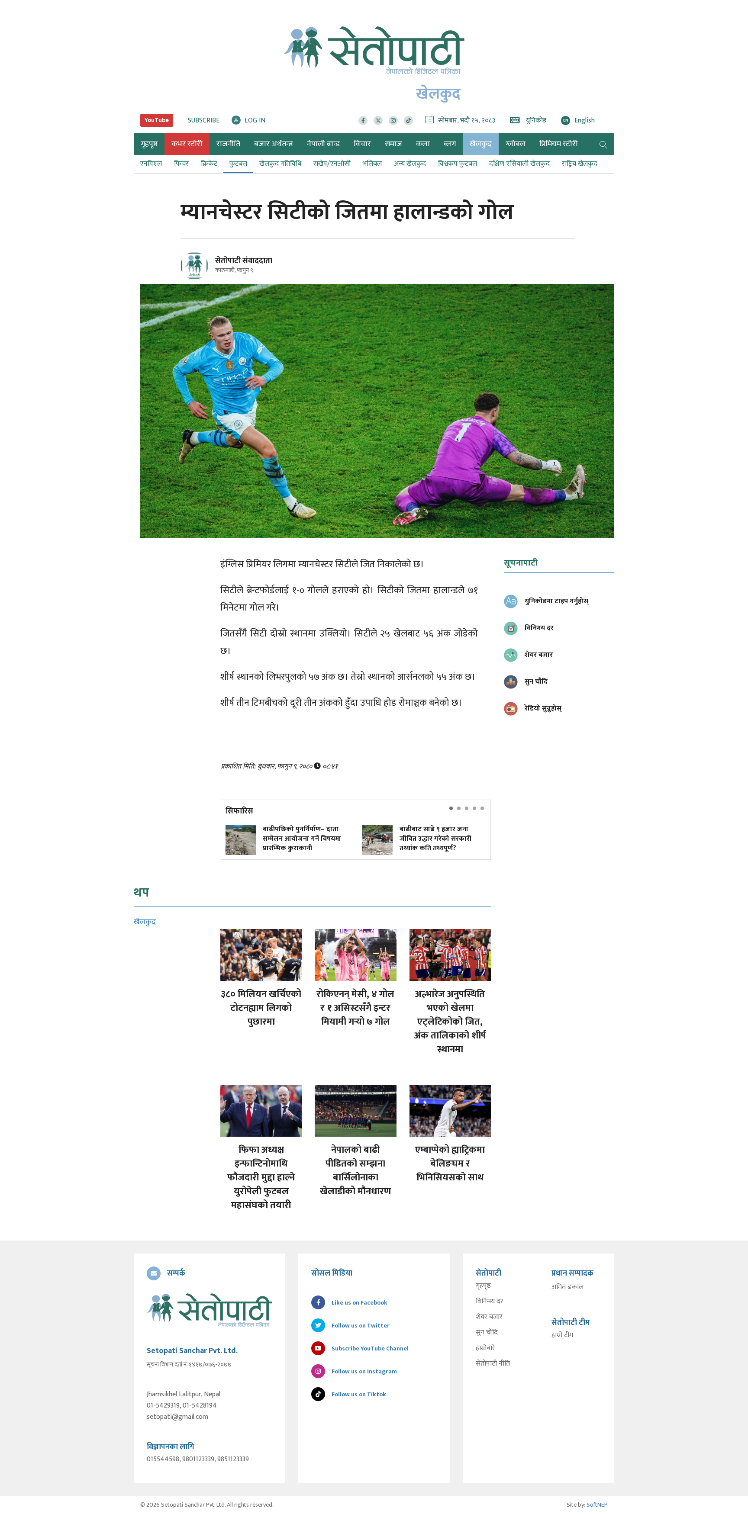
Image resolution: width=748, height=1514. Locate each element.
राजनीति (228, 144)
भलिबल (372, 164)
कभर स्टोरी (187, 144)
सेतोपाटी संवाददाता (243, 260)
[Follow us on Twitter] (378, 120)
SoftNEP (597, 1505)
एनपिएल (151, 164)
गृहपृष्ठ (483, 1286)
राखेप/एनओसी (332, 164)
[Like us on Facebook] (363, 120)
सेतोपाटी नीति (493, 1363)
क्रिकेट (209, 164)
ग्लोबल (516, 144)
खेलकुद (481, 144)
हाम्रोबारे (485, 1348)
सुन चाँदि (487, 1332)
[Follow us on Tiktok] (408, 120)
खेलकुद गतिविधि (280, 164)
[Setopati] (209, 1309)
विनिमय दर (489, 1301)
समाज (393, 144)
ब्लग (450, 144)
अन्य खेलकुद (410, 164)
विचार (362, 144)
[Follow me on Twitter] (206, 270)
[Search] (603, 144)
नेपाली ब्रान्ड (323, 144)
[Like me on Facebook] (198, 278)
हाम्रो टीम (562, 1335)
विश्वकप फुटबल (457, 164)
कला (423, 144)
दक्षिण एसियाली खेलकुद (519, 164)
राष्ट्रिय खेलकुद (579, 164)
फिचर (181, 164)
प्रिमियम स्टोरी (558, 144)
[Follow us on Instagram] (393, 120)
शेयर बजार (489, 1317)
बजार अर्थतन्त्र (273, 144)
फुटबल (238, 164)
